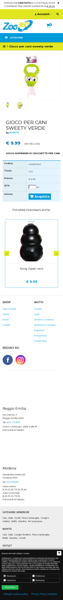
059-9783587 (13, 482)
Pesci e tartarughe (30, 518)
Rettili (14, 521)
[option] (31, 77)
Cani (5, 518)
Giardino (22, 521)
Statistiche (11, 580)
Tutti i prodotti (9, 309)
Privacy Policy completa (44, 594)
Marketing (40, 580)
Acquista (42, 196)
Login (36, 314)
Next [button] (56, 253)
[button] (49, 29)
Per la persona (35, 521)
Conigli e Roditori (22, 534)
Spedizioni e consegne (45, 325)
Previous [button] (6, 253)
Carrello (38, 309)
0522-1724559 (13, 422)
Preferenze (40, 576)
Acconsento (10, 587)
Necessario (11, 576)
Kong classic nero (31, 268)
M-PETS (14, 132)
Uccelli (17, 518)
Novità (6, 319)
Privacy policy (40, 335)
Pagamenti (39, 330)
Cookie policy (40, 341)
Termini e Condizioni (44, 319)
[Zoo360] (18, 26)
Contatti (6, 325)
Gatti (10, 518)
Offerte (6, 314)
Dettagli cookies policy (15, 594)
